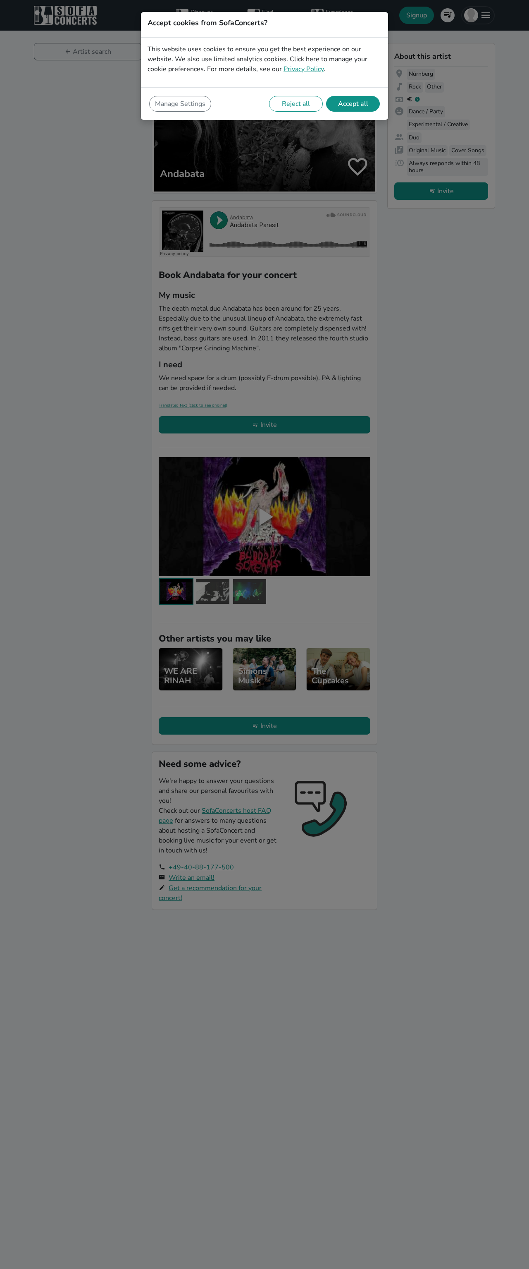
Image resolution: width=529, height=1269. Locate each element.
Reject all (296, 103)
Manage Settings (180, 103)
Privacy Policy (304, 69)
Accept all (353, 103)
